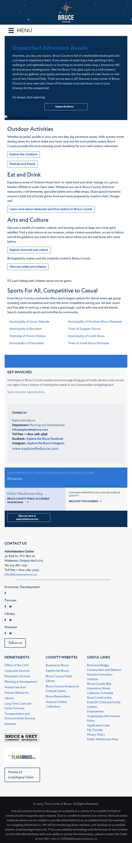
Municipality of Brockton (25, 328)
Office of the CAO (16, 665)
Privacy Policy (96, 734)
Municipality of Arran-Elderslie (29, 321)
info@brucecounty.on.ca (20, 574)
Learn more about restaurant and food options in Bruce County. (50, 209)
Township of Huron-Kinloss (27, 336)
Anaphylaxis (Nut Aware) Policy (103, 718)
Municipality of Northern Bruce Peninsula (95, 321)
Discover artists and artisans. (27, 266)
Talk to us (15, 643)
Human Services (15, 687)
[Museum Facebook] (5, 633)
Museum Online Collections (56, 704)
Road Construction (99, 697)
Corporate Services (16, 670)
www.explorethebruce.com (35, 449)
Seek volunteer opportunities (26, 392)
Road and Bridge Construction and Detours (104, 668)
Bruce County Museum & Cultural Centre (62, 689)
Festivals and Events (22, 164)
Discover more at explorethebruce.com (27, 517)
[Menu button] (25, 30)
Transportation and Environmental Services (19, 716)
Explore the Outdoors (23, 154)
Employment (95, 711)
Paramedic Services (17, 676)
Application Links (98, 725)
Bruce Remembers (58, 696)
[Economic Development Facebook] (5, 593)
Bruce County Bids (99, 683)
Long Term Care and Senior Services (17, 706)
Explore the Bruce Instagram (45, 443)
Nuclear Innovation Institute (100, 677)
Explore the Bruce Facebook (45, 438)
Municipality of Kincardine (26, 343)
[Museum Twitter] (10, 633)
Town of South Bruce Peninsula (88, 343)
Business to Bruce (57, 665)
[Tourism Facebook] (5, 607)
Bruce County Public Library (59, 679)
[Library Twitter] (10, 620)
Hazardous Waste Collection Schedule (100, 691)
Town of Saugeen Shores (84, 328)
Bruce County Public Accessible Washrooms (28, 501)
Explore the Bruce (64, 106)
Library (9, 698)
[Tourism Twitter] (10, 607)
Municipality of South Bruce (86, 336)
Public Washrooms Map (102, 739)
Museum (14, 479)
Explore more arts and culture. (29, 250)
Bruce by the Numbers (83, 501)
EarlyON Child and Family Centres (103, 705)
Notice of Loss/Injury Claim (21, 774)
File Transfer (95, 730)
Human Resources (16, 692)
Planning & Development (20, 681)
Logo (66, 12)
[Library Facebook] (5, 620)
